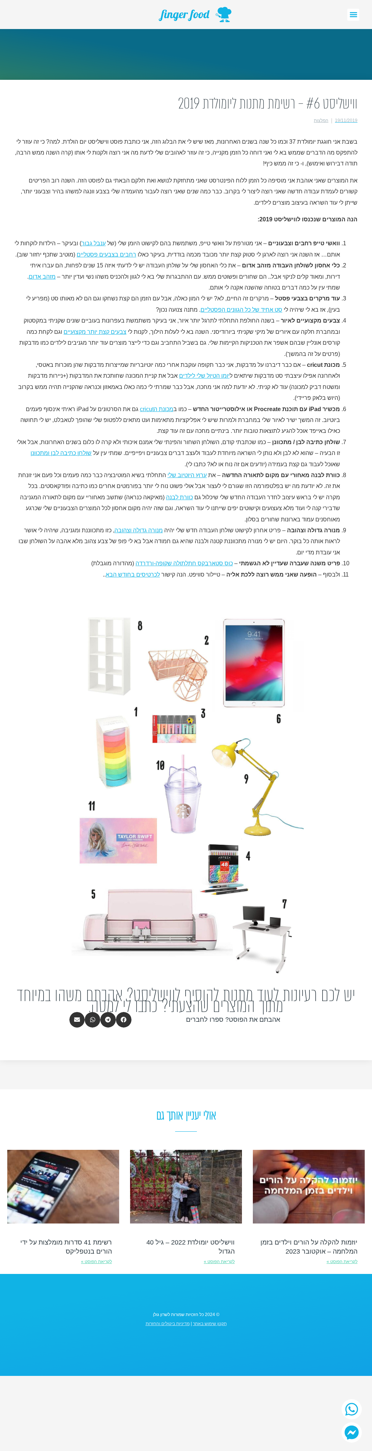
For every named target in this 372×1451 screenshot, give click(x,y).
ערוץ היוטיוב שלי (187, 475)
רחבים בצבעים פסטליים (106, 254)
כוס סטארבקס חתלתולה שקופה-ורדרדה (184, 563)
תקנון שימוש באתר (210, 1323)
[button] (353, 15)
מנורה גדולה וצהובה (138, 530)
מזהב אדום (42, 277)
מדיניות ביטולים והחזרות (168, 1323)
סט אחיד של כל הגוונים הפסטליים (241, 310)
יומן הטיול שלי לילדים (204, 376)
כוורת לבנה (179, 497)
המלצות (321, 120)
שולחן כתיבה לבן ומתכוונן (61, 453)
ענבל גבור (93, 243)
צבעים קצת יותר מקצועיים (95, 332)
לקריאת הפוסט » (342, 1261)
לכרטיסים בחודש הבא (133, 574)
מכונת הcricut (156, 409)
